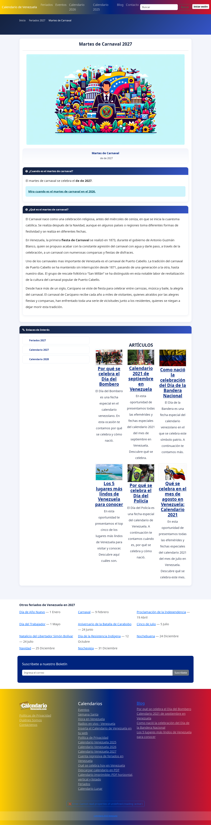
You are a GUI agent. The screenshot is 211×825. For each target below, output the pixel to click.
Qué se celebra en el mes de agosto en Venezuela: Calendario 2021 (172, 499)
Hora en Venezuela (91, 719)
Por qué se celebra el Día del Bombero (109, 376)
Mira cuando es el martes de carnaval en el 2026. (62, 191)
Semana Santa (88, 714)
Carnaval (84, 612)
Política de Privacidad (93, 737)
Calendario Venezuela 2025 (97, 742)
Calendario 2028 (39, 359)
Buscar (185, 7)
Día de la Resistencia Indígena (99, 636)
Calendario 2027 (39, 349)
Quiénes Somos (30, 720)
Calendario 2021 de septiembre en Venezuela (140, 378)
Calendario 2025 (100, 7)
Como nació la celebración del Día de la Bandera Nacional (172, 383)
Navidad (25, 648)
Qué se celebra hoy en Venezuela (101, 765)
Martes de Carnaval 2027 (105, 44)
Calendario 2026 (76, 7)
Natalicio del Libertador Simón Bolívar (46, 636)
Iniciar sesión (201, 6)
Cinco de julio (146, 624)
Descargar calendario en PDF (98, 770)
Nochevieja (86, 648)
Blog (120, 5)
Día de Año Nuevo (32, 612)
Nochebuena (146, 636)
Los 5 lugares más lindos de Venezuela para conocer (109, 493)
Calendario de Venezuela (19, 7)
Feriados (47, 5)
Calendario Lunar (90, 788)
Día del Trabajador (32, 624)
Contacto (132, 5)
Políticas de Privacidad (35, 715)
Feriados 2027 (37, 340)
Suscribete (181, 672)
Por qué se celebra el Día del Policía (141, 493)
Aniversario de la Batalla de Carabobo (104, 624)
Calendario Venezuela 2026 (97, 747)
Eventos (61, 5)
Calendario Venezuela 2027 (97, 751)
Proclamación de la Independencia (161, 612)
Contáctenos (28, 725)
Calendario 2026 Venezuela (105, 815)
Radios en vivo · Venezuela (96, 724)
